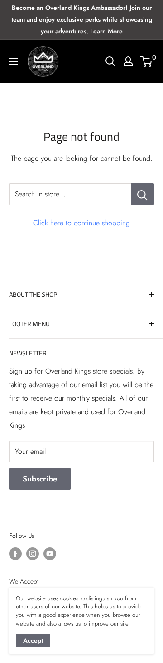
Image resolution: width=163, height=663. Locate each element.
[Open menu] (13, 61)
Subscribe (40, 478)
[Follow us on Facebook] (15, 553)
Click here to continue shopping (81, 223)
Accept (33, 640)
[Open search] (110, 61)
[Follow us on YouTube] (49, 553)
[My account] (128, 61)
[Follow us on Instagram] (32, 553)
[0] (146, 61)
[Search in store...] (142, 194)
